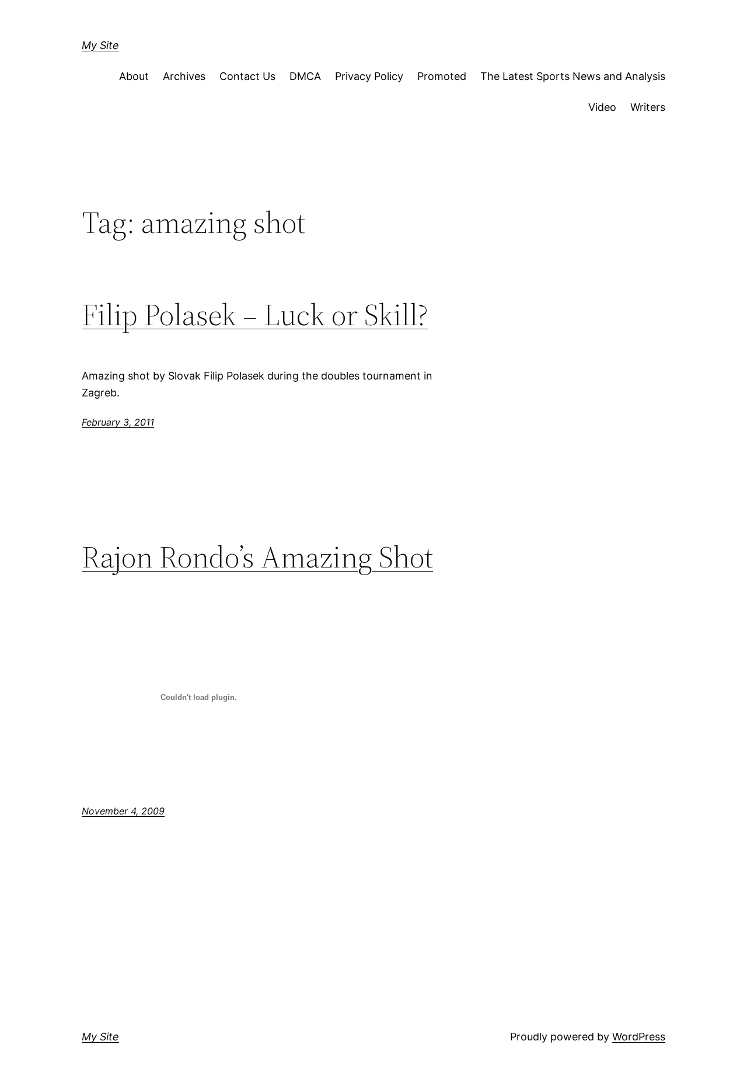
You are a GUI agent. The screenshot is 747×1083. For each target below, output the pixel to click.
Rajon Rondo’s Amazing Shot (257, 556)
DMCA (305, 76)
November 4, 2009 (123, 811)
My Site (100, 45)
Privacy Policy (369, 76)
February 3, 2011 (118, 422)
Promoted (441, 76)
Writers (647, 107)
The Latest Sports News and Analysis (572, 76)
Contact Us (247, 76)
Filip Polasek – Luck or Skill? (255, 314)
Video (602, 107)
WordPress (638, 1036)
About (134, 76)
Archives (184, 76)
